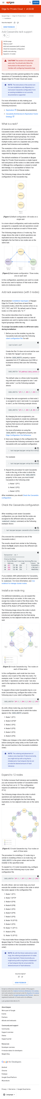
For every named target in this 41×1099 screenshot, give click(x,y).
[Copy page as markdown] (4, 35)
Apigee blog (6, 1054)
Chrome (4, 1070)
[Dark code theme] (38, 342)
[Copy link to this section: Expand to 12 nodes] (25, 775)
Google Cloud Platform (9, 1077)
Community (5, 1029)
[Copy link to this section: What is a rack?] (20, 124)
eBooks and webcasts (9, 1020)
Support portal (6, 1039)
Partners (4, 1017)
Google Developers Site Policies (23, 995)
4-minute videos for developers (12, 1050)
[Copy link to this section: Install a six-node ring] (26, 591)
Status (4, 1035)
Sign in (35, 2)
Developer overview (8, 1047)
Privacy (4, 1089)
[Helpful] (14, 22)
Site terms (12, 1089)
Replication (10, 110)
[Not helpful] (17, 22)
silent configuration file (14, 338)
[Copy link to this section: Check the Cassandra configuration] (4, 508)
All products (6, 1080)
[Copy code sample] (38, 448)
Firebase (4, 1074)
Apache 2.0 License (33, 993)
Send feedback (9, 27)
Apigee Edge (6, 16)
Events (4, 1014)
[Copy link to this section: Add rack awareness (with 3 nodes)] (4, 295)
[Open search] (30, 2)
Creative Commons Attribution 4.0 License (25, 991)
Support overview (7, 1032)
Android (4, 1067)
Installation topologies (20, 301)
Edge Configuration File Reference (18, 435)
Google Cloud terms (23, 1089)
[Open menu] (3, 2)
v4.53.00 (30, 9)
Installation (7, 18)
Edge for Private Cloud (12, 9)
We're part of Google (8, 1010)
